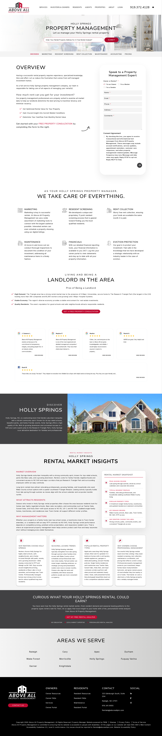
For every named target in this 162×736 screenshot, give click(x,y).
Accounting (116, 54)
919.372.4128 (140, 7)
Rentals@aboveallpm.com (113, 710)
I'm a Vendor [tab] (111, 87)
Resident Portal (80, 707)
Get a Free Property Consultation (81, 311)
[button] (152, 7)
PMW (105, 722)
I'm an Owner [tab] (111, 84)
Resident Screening (64, 54)
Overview (34, 54)
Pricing (128, 54)
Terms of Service (139, 722)
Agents (88, 7)
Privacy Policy (124, 722)
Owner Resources (53, 694)
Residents (77, 7)
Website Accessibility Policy (125, 727)
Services (43, 7)
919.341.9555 (108, 706)
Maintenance (101, 54)
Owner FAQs (51, 698)
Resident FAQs (80, 698)
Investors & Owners (60, 7)
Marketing (47, 54)
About (111, 7)
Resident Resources (82, 694)
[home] (19, 7)
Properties (100, 7)
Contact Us (18, 705)
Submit (111, 40)
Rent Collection (84, 54)
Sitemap (113, 722)
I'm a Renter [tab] (125, 84)
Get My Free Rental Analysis (81, 617)
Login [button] (120, 7)
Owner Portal (51, 707)
